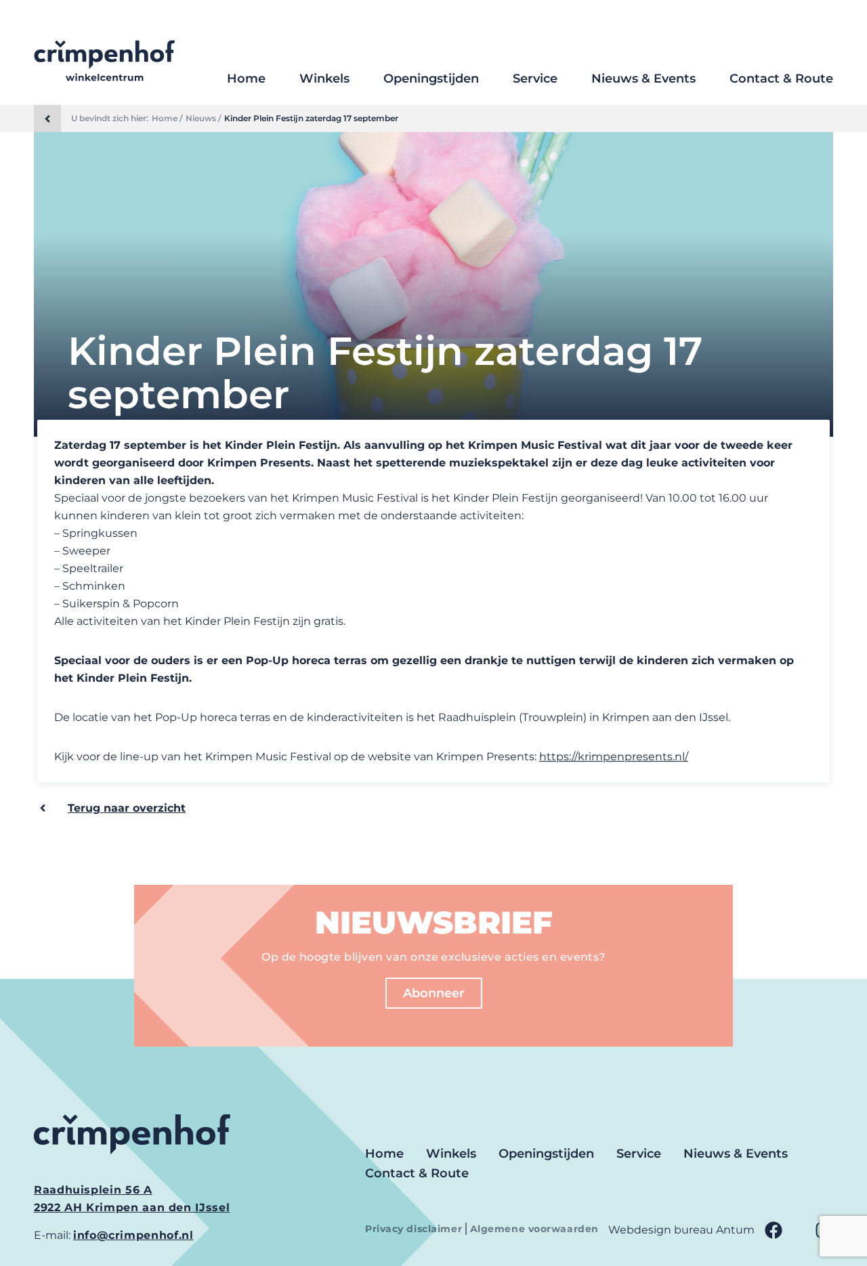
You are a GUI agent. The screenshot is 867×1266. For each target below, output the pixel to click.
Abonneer (434, 993)
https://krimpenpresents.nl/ (613, 756)
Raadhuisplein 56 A (93, 1189)
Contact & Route (781, 78)
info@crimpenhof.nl (133, 1235)
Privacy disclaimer (415, 1229)
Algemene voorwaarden (534, 1229)
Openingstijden (431, 78)
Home (246, 78)
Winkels (324, 78)
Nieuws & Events (643, 78)
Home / (167, 118)
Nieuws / (203, 118)
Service (535, 78)
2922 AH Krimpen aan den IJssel (132, 1207)
